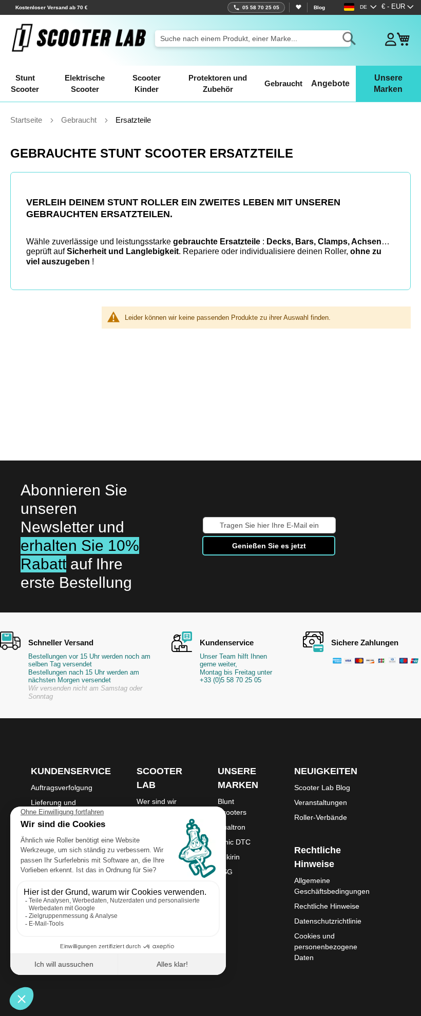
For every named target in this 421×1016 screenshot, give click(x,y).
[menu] (210, 84)
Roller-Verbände (320, 817)
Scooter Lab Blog (322, 787)
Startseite (27, 120)
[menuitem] (25, 83)
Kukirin (229, 857)
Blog (319, 7)
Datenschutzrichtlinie (327, 921)
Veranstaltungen (320, 802)
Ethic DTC (234, 842)
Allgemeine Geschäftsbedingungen (332, 885)
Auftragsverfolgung (61, 787)
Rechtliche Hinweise (326, 906)
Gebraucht (80, 120)
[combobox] (253, 38)
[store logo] (78, 38)
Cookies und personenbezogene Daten (325, 947)
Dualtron (231, 827)
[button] (397, 7)
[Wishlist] (298, 7)
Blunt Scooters (232, 806)
